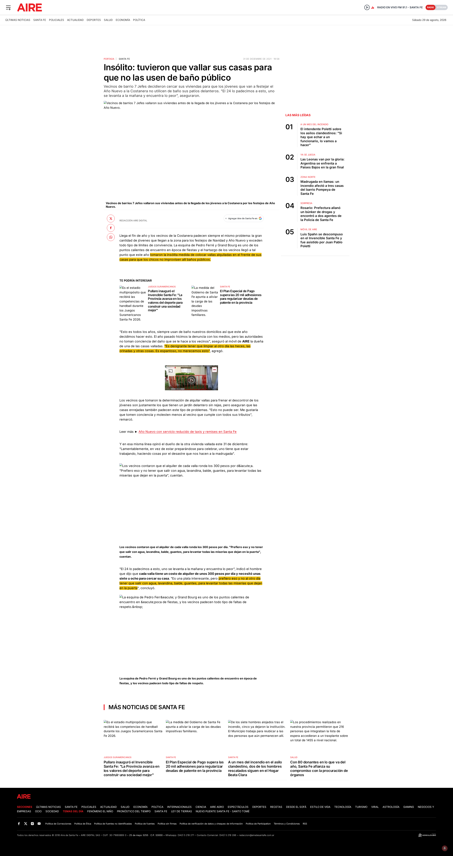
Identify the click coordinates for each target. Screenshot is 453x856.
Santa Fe (39, 20)
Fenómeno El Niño (100, 811)
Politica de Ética (82, 823)
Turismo (361, 807)
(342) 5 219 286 (227, 835)
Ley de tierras (182, 811)
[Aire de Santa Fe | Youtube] (39, 823)
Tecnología (342, 807)
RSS (305, 823)
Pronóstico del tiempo (134, 811)
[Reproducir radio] (367, 7)
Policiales (56, 20)
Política (139, 20)
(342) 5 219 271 (186, 835)
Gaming (408, 807)
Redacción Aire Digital (133, 220)
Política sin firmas (167, 823)
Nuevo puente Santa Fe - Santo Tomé (223, 811)
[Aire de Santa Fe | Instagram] (32, 823)
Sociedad (52, 811)
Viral (375, 807)
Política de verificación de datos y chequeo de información (211, 823)
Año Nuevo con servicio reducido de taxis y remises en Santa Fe (188, 431)
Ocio (38, 811)
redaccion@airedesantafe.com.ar (256, 835)
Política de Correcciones (58, 823)
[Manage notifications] (445, 848)
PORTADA (109, 59)
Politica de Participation (258, 823)
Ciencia (201, 807)
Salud (108, 20)
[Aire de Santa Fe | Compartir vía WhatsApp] (111, 237)
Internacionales (179, 807)
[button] (8, 7)
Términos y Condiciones (287, 823)
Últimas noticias (17, 20)
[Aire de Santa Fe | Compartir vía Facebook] (111, 228)
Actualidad (75, 20)
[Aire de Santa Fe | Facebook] (19, 823)
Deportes (94, 20)
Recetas (276, 807)
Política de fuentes (145, 823)
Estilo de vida (320, 807)
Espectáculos (238, 807)
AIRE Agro (217, 807)
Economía (123, 20)
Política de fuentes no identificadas (113, 823)
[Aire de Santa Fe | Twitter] (25, 823)
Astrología (391, 807)
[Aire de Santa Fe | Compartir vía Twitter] (111, 218)
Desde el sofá (296, 807)
